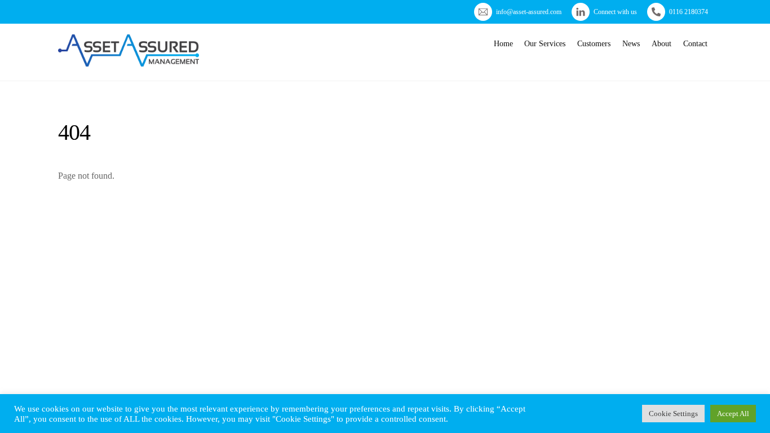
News (631, 43)
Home (503, 43)
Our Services (544, 43)
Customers (593, 43)
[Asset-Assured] (128, 62)
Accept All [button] (733, 413)
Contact (695, 43)
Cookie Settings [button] (673, 413)
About (661, 43)
